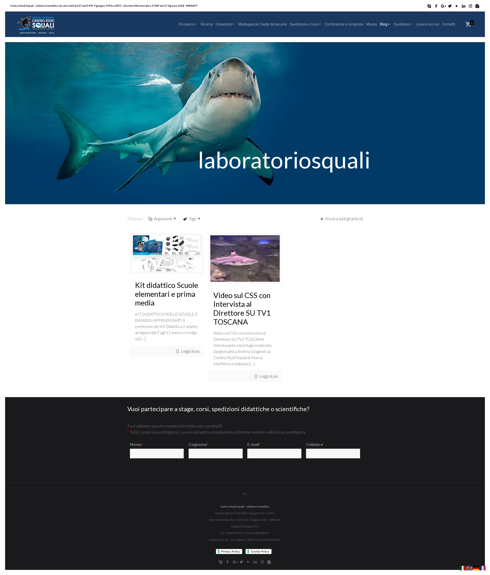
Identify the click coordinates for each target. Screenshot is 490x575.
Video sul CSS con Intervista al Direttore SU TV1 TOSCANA (242, 308)
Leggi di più (190, 351)
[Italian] (463, 567)
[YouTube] (456, 6)
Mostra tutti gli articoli (343, 218)
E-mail (254, 444)
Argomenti (163, 218)
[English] (469, 567)
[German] (476, 567)
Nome (136, 444)
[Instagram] (470, 6)
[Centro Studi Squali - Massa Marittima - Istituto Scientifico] (35, 24)
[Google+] (443, 6)
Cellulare (315, 444)
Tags (192, 218)
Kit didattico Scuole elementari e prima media (166, 294)
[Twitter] (449, 6)
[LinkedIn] (463, 6)
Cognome (199, 444)
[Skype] (429, 6)
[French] (483, 567)
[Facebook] (436, 6)
